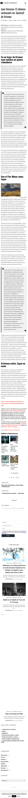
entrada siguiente (5, 490)
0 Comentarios (14, 563)
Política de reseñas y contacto (10, 737)
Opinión (3, 763)
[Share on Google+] (14, 477)
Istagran (15, 426)
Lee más (18, 796)
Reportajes (4, 766)
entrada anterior (5, 482)
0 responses (24, 20)
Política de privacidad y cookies (10, 735)
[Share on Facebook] (9, 477)
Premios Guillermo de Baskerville (10, 739)
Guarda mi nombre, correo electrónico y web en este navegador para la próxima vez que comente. (14, 531)
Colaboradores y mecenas (9, 729)
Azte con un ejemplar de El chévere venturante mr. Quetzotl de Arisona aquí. (12, 403)
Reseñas (14, 20)
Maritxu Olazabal (17, 579)
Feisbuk (5, 426)
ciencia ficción (14, 473)
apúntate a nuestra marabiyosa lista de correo (14, 424)
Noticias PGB (4, 761)
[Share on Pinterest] (16, 477)
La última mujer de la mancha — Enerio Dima (13, 493)
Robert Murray (9, 430)
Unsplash (17, 430)
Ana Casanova (5, 20)
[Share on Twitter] (11, 477)
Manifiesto (5, 733)
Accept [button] (14, 796)
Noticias (3, 759)
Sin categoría (4, 770)
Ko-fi (2, 420)
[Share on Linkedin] (19, 477)
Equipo (4, 731)
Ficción (3, 757)
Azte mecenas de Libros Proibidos (13, 410)
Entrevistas (4, 755)
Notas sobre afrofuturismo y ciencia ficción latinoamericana (12, 485)
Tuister (10, 426)
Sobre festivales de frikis (14, 714)
